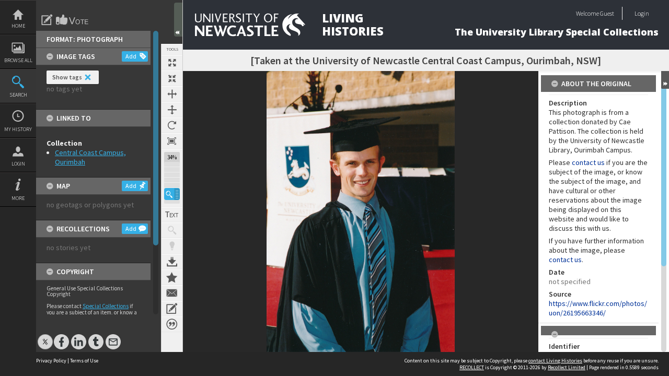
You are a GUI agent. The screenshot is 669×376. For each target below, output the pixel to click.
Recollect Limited (566, 367)
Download (172, 261)
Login (18, 163)
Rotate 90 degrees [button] (172, 125)
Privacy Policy (51, 360)
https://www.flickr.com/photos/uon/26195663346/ (598, 308)
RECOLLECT (471, 367)
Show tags (67, 77)
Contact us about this (172, 293)
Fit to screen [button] (172, 78)
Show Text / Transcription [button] (172, 214)
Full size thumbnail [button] (172, 62)
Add (130, 56)
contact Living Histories (555, 360)
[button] (172, 194)
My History (18, 129)
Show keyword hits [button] (172, 230)
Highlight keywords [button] (172, 246)
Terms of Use (84, 360)
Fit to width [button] (172, 94)
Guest (607, 13)
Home (18, 25)
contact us (588, 162)
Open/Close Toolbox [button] (178, 20)
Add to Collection (172, 277)
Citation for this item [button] (172, 324)
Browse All (18, 60)
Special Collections (106, 306)
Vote (72, 20)
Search (18, 94)
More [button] (18, 198)
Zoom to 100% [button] (172, 141)
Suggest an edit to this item (47, 20)
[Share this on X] (45, 336)
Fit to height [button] (172, 110)
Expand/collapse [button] (665, 80)
